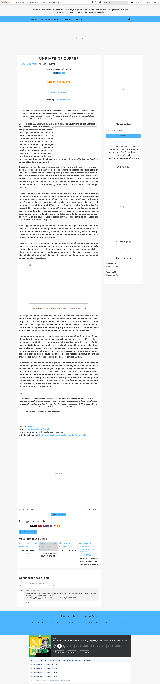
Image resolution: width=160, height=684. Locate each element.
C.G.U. (71, 622)
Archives (68, 19)
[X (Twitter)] (96, 2)
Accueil (33, 19)
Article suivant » (92, 510)
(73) (112, 275)
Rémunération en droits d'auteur (84, 622)
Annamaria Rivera (59, 92)
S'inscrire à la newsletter (28, 531)
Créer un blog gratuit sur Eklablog (30, 622)
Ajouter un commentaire (37, 583)
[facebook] (92, 2)
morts (63, 69)
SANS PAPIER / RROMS (29, 64)
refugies (68, 69)
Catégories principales (50, 19)
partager (73, 652)
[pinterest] (100, 2)
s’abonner (60, 652)
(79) (111, 272)
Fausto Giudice (64, 100)
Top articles (45, 622)
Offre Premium (100, 622)
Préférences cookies (132, 622)
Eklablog (95, 616)
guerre (57, 69)
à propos (86, 652)
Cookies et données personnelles (115, 622)
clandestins (50, 69)
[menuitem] (33, 19)
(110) (110, 269)
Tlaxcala (30, 426)
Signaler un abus (62, 622)
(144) (112, 267)
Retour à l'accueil (59, 514)
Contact (79, 19)
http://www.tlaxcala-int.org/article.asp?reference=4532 (62, 435)
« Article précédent (27, 510)
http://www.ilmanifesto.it (38, 429)
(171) (111, 264)
